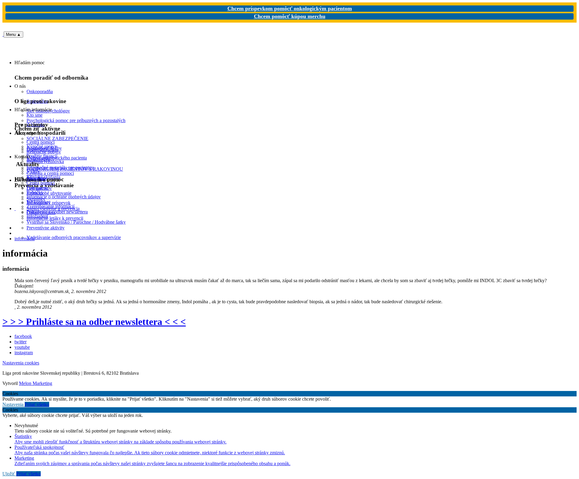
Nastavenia (13, 404)
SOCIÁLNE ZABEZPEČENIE (57, 138)
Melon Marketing (35, 383)
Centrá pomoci (41, 182)
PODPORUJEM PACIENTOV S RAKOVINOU (75, 169)
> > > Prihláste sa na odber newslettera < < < (94, 321)
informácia (24, 238)
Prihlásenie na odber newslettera (57, 211)
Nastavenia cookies (20, 362)
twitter (20, 341)
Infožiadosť (38, 216)
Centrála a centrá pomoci (50, 173)
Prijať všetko (37, 404)
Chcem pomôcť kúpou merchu (289, 16)
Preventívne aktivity (46, 227)
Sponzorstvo (38, 159)
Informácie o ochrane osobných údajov (64, 196)
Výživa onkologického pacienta (57, 157)
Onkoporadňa (40, 91)
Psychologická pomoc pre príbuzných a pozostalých (76, 120)
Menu (13, 34)
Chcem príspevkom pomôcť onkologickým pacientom (289, 8)
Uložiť (9, 473)
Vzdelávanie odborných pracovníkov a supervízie (74, 237)
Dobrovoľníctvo (42, 149)
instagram (23, 352)
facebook (23, 336)
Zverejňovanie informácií (50, 206)
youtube (22, 347)
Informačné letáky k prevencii (55, 218)
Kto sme (35, 115)
